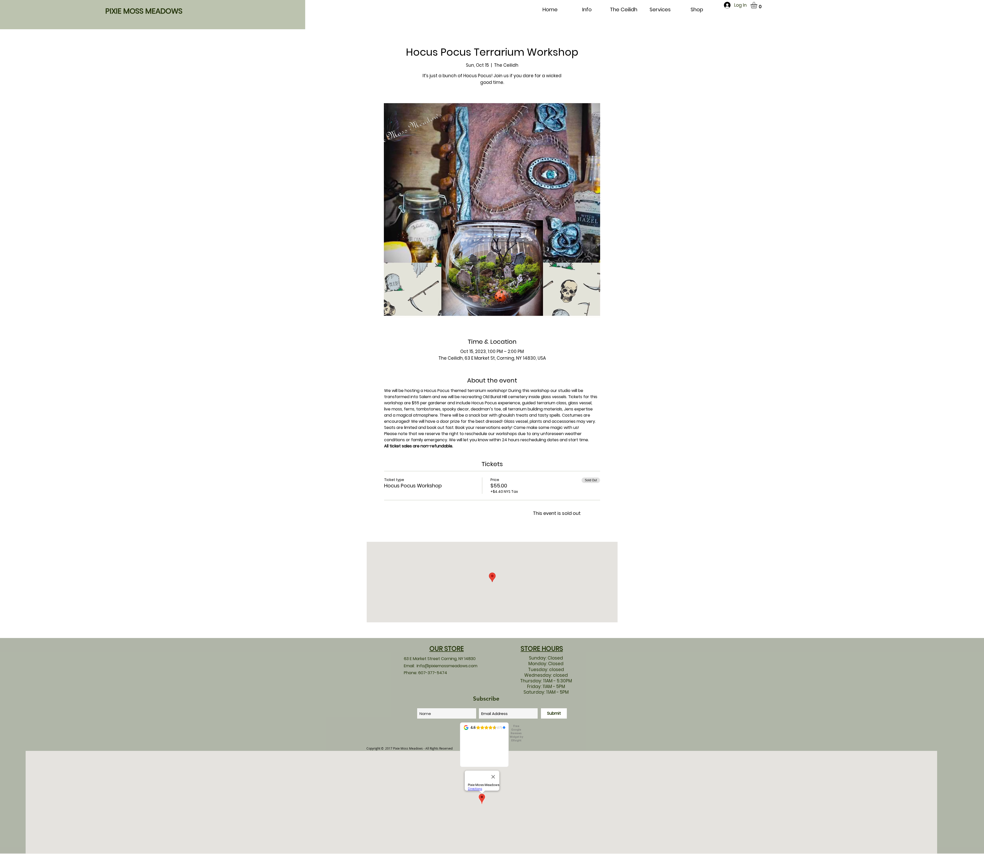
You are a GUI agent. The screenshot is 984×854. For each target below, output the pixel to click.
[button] (758, 5)
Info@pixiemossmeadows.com (447, 666)
